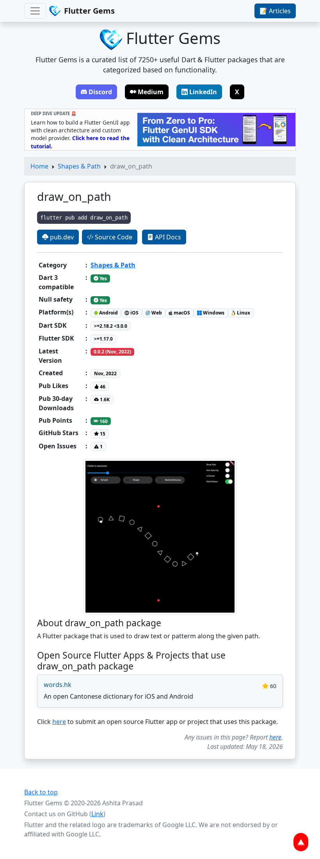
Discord (100, 92)
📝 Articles (275, 11)
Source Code (112, 237)
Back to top (41, 792)
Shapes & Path (79, 166)
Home (39, 166)
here (59, 721)
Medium (151, 92)
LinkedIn (203, 92)
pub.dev (61, 237)
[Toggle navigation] (35, 11)
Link (97, 814)
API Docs (167, 237)
